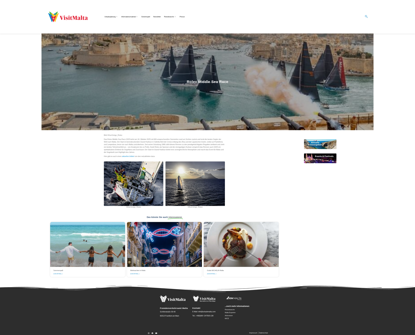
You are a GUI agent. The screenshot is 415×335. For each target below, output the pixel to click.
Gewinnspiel (145, 17)
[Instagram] (148, 333)
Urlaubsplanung (110, 17)
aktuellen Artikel (128, 156)
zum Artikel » (58, 274)
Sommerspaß (58, 270)
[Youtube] (156, 333)
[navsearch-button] (366, 17)
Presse (182, 17)
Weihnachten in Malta (137, 270)
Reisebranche (169, 17)
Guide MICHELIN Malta (215, 270)
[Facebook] (152, 333)
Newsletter (157, 17)
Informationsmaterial (128, 17)
